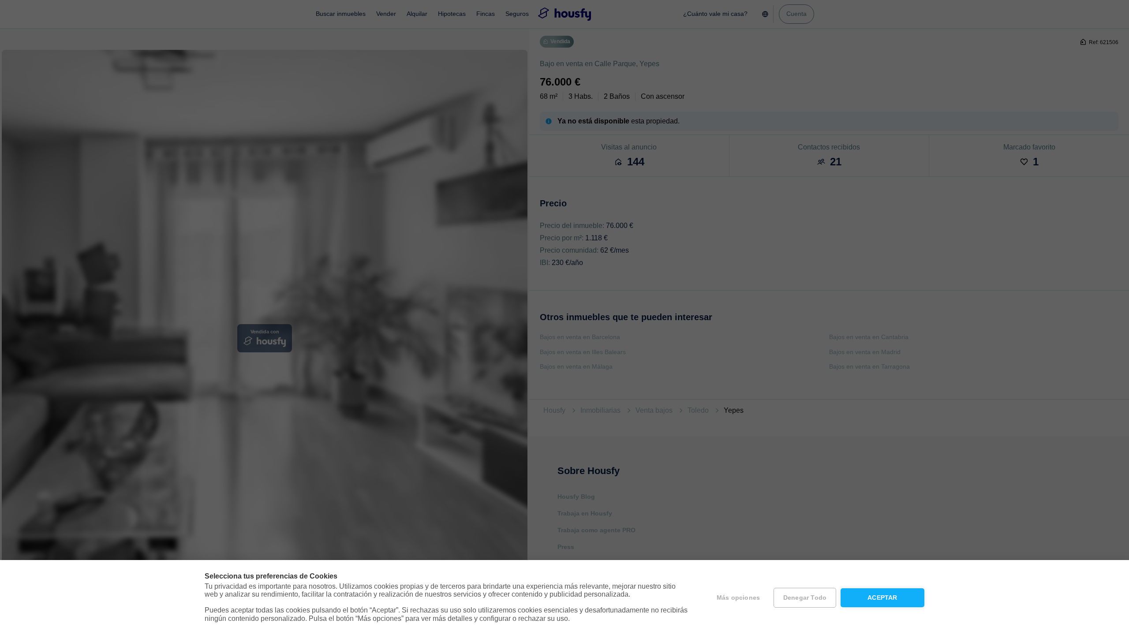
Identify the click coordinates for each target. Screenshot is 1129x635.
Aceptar (882, 597)
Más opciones (738, 597)
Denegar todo (804, 597)
